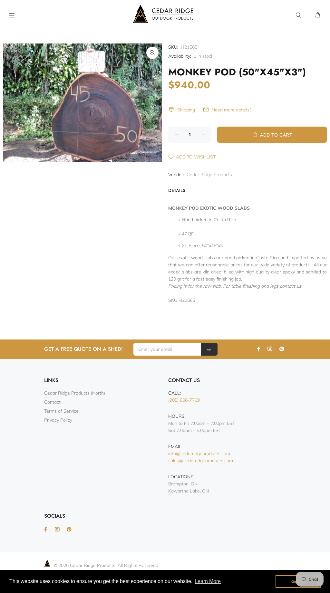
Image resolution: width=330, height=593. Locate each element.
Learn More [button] (208, 581)
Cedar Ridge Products (209, 174)
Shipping (186, 110)
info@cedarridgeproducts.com (199, 453)
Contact (52, 402)
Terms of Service (61, 411)
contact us (290, 286)
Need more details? (231, 110)
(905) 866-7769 (184, 400)
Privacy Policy (58, 420)
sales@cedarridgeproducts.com (200, 461)
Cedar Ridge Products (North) (74, 393)
